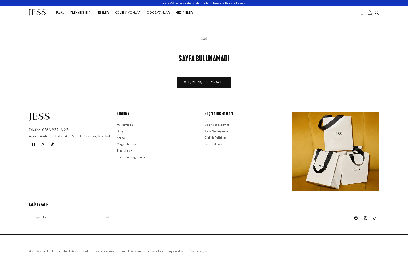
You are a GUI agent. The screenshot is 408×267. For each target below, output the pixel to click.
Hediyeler (184, 12)
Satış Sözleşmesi (216, 131)
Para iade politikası (105, 251)
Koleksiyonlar (128, 12)
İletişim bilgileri (199, 251)
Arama (121, 137)
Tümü (60, 12)
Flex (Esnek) (80, 12)
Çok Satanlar (158, 12)
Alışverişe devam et (204, 82)
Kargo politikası (176, 251)
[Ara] (376, 12)
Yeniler (102, 12)
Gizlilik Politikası (216, 137)
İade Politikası (214, 144)
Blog (120, 131)
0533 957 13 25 (55, 129)
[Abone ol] (107, 217)
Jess (42, 251)
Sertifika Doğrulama (131, 157)
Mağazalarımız (127, 144)
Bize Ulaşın (124, 150)
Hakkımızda (125, 124)
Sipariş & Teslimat (217, 124)
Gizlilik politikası (131, 251)
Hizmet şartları (154, 251)
